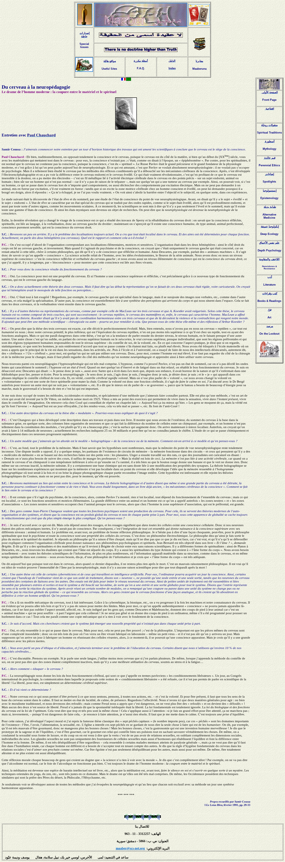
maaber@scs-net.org (130, 848)
